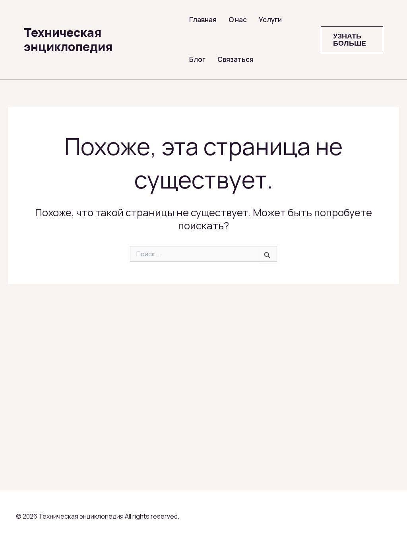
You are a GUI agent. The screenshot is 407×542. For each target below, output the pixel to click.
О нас (238, 19)
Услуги (270, 19)
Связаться (235, 59)
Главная (203, 19)
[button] (352, 39)
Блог (197, 59)
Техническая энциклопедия (68, 39)
